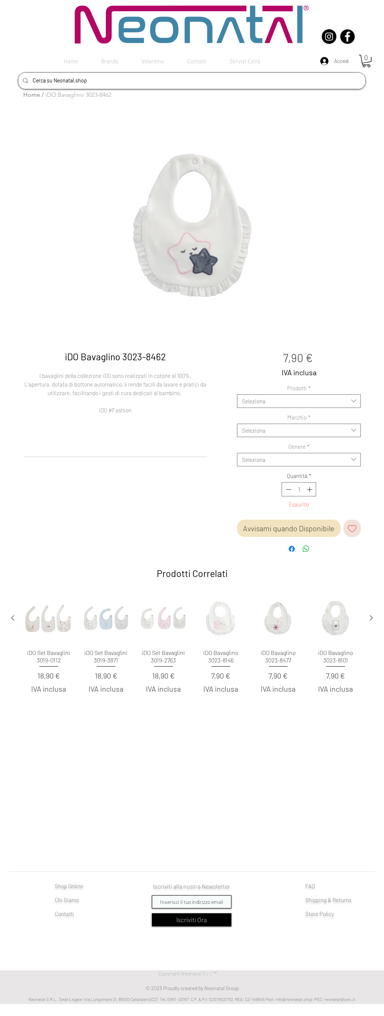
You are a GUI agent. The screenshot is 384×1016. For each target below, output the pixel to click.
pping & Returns (332, 899)
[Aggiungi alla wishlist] (352, 528)
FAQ (310, 886)
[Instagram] (329, 36)
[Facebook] (347, 36)
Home (31, 94)
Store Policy (319, 913)
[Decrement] (288, 489)
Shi (309, 899)
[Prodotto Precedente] (12, 617)
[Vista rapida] (49, 618)
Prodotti (298, 388)
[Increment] (310, 489)
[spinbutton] (299, 489)
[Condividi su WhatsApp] (306, 548)
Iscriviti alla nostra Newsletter (191, 886)
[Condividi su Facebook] (291, 548)
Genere (298, 446)
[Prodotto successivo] (371, 617)
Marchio (298, 417)
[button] (366, 61)
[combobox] (299, 401)
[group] (192, 653)
